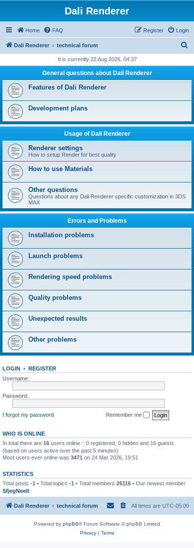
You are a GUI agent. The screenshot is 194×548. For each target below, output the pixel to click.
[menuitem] (53, 30)
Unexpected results (57, 318)
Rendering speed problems (70, 276)
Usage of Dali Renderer (97, 133)
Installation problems (61, 235)
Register (42, 368)
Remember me (124, 415)
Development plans (58, 108)
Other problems (52, 339)
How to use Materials (60, 169)
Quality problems (55, 297)
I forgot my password (28, 415)
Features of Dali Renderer (67, 87)
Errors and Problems (97, 220)
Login (11, 368)
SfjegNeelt (15, 491)
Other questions (53, 189)
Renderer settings (55, 148)
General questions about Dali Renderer (97, 73)
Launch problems (55, 256)
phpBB (71, 524)
